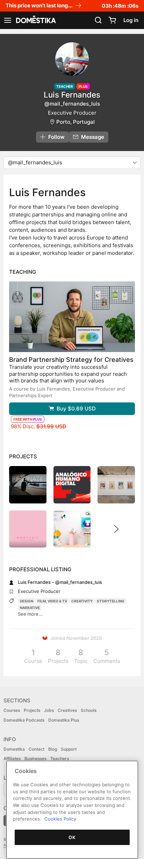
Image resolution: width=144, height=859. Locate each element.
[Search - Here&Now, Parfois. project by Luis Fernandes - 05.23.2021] (116, 484)
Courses (11, 710)
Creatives (67, 710)
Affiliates (12, 758)
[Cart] (112, 20)
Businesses (35, 758)
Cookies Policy (60, 819)
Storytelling (110, 601)
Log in (130, 20)
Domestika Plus (63, 720)
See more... (30, 614)
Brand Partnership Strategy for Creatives (71, 359)
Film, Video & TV (52, 601)
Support (69, 749)
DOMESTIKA (35, 20)
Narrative (30, 608)
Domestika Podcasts (23, 720)
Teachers (59, 758)
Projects (32, 710)
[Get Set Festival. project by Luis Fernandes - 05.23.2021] (72, 529)
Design (26, 601)
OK (72, 837)
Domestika (14, 749)
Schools (88, 710)
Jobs (49, 710)
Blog (52, 749)
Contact (36, 749)
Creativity (82, 601)
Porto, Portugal (75, 122)
